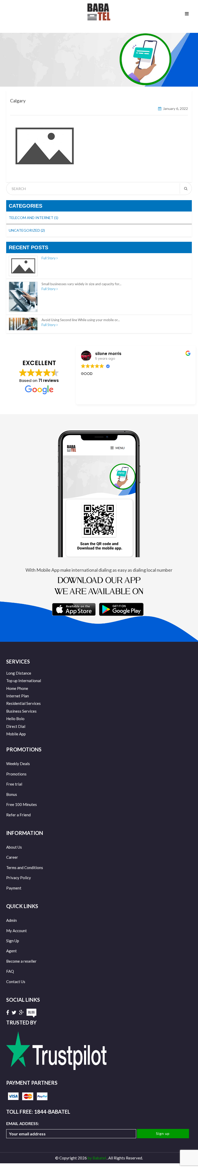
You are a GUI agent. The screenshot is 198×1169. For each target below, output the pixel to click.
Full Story (49, 258)
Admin (11, 920)
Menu (188, 13)
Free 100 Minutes (21, 804)
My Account (16, 930)
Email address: (22, 1123)
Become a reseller (21, 961)
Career (12, 857)
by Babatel (97, 1158)
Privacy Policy (18, 877)
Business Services (21, 711)
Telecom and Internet (33, 217)
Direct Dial (15, 726)
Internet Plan (17, 695)
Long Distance (18, 673)
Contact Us (15, 981)
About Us (14, 847)
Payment (13, 888)
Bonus (11, 794)
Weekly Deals (18, 763)
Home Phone (17, 688)
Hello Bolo (15, 718)
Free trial (14, 784)
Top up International (23, 680)
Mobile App (16, 733)
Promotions (16, 774)
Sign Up (12, 940)
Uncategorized (27, 230)
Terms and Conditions (24, 867)
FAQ (10, 971)
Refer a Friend (18, 814)
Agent (11, 950)
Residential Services (23, 703)
